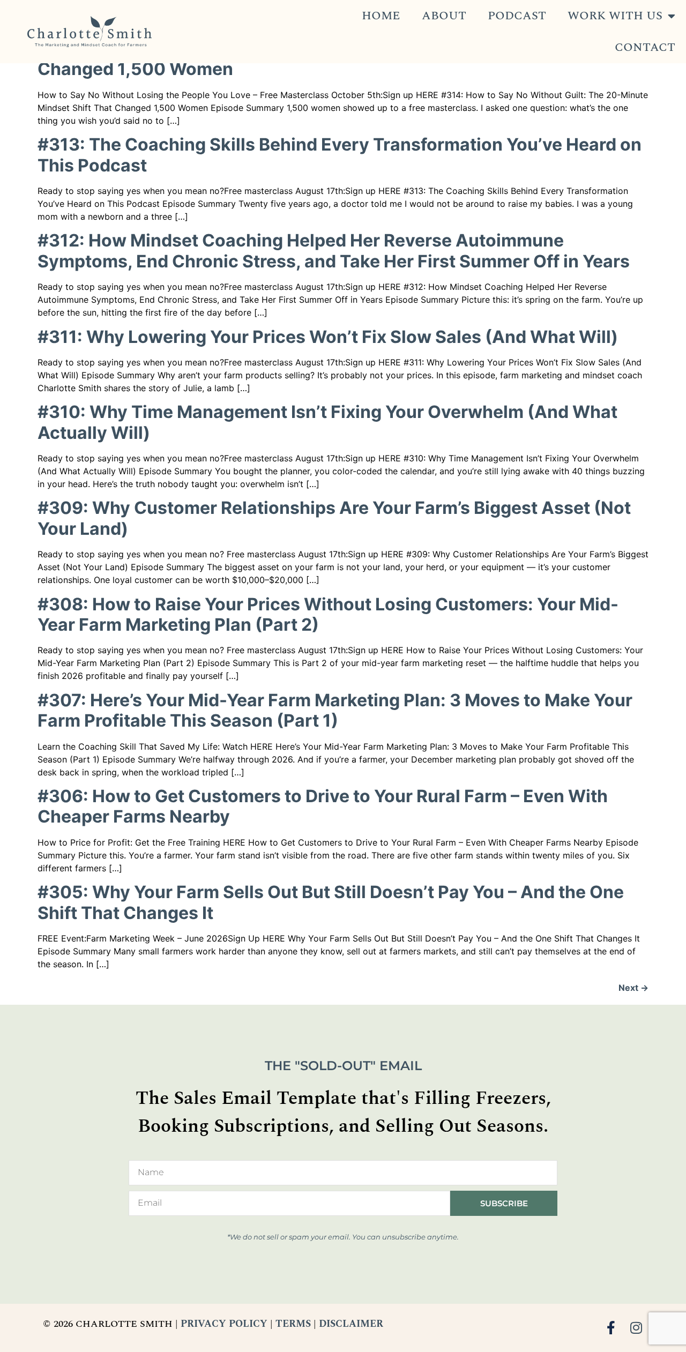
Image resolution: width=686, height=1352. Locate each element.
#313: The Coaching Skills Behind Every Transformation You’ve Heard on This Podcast (340, 154)
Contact (645, 47)
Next (633, 987)
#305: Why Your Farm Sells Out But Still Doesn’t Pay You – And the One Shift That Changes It (331, 902)
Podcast (517, 16)
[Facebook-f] (611, 1327)
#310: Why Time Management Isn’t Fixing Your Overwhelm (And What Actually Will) (327, 422)
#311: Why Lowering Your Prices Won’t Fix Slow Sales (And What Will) (328, 336)
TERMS (293, 1324)
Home (381, 16)
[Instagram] (636, 1327)
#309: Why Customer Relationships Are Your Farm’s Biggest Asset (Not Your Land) (334, 518)
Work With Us (615, 16)
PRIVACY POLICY (224, 1324)
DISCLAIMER (351, 1324)
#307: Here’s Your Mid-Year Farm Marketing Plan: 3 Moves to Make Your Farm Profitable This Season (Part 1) (335, 710)
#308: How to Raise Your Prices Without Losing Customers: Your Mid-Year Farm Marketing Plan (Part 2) (328, 614)
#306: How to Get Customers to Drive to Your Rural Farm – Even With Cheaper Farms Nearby (323, 806)
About (444, 16)
